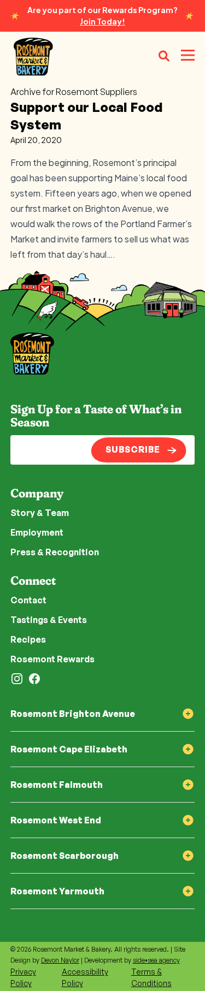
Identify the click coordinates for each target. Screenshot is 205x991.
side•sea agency (156, 960)
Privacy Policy (23, 977)
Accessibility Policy (85, 977)
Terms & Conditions (151, 977)
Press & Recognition (54, 552)
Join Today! (102, 21)
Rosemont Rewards (52, 659)
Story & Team (39, 512)
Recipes (28, 639)
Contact (28, 600)
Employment (36, 532)
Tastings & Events (48, 619)
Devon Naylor (60, 960)
